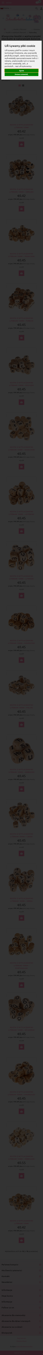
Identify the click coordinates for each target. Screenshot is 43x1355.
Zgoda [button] (21, 71)
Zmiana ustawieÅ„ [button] (21, 74)
